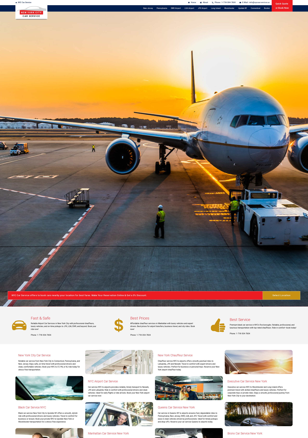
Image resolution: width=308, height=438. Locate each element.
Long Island (216, 8)
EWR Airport (176, 8)
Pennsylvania (162, 8)
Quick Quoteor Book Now (282, 5)
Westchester (229, 8)
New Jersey (148, 8)
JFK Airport (202, 8)
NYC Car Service (24, 2)
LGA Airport (189, 8)
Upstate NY (242, 8)
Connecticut (255, 8)
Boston (267, 8)
